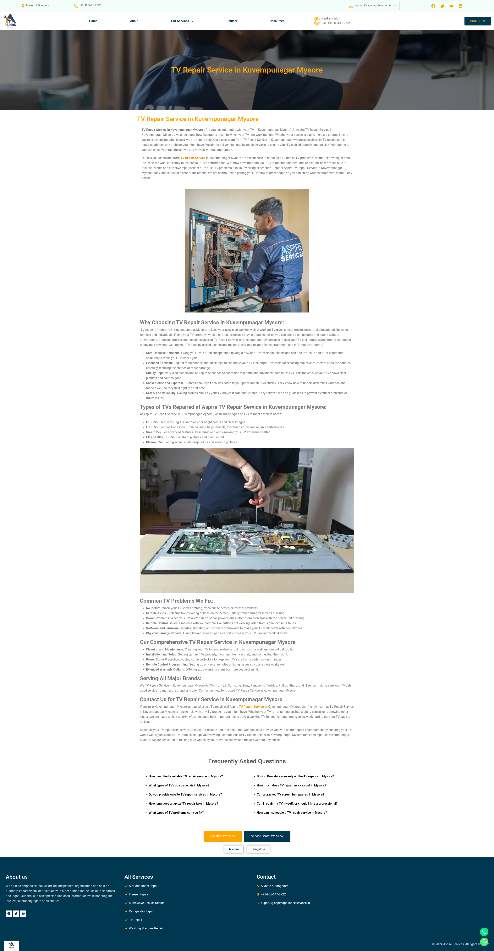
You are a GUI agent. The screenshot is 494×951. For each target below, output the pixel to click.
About (134, 21)
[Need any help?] (316, 21)
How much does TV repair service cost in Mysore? (291, 785)
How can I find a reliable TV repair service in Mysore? (186, 776)
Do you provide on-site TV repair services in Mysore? (185, 794)
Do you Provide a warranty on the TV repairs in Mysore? (295, 776)
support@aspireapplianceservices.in (376, 5)
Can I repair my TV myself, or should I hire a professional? (297, 803)
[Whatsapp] (484, 942)
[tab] (223, 836)
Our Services (180, 21)
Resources (277, 21)
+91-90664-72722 (90, 5)
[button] (193, 776)
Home (93, 21)
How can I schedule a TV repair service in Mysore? (292, 812)
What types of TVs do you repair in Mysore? (179, 785)
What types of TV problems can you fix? (176, 812)
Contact (232, 21)
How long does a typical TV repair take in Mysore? (183, 803)
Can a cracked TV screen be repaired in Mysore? (290, 794)
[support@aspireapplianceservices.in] (351, 6)
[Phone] (484, 932)
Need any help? (331, 18)
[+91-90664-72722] (76, 6)
